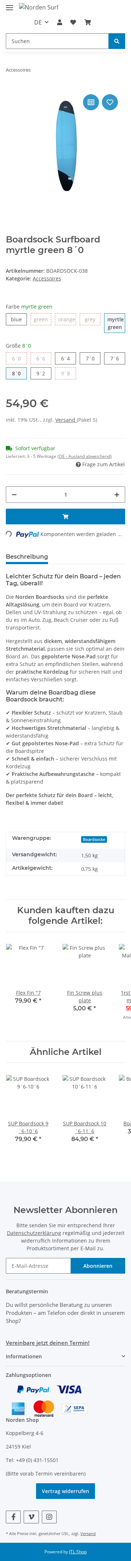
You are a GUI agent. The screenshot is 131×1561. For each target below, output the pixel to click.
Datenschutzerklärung (34, 1232)
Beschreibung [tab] (27, 556)
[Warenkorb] (87, 22)
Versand (66, 419)
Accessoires (47, 278)
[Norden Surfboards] (38, 7)
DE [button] (38, 22)
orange (66, 319)
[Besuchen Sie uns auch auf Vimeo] (31, 1517)
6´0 (16, 358)
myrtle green (115, 323)
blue (16, 319)
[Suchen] (116, 41)
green (41, 319)
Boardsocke (94, 839)
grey (90, 319)
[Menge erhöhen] (117, 494)
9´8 (65, 373)
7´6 (114, 358)
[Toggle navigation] (9, 4)
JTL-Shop (78, 1552)
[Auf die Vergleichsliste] (91, 102)
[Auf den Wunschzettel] (110, 102)
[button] (59, 22)
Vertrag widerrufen (65, 1491)
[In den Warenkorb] (65, 516)
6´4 (65, 358)
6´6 (40, 358)
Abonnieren (97, 1265)
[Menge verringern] (14, 494)
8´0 (16, 373)
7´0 (90, 358)
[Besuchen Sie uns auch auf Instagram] (49, 1517)
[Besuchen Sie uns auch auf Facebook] (13, 1517)
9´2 (40, 373)
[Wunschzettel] (73, 22)
